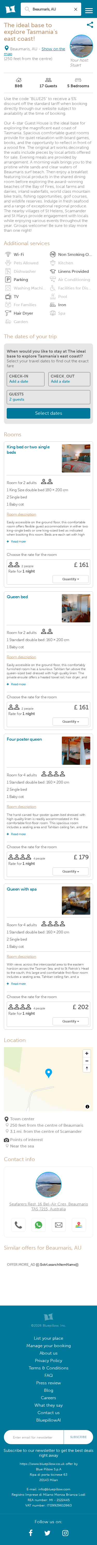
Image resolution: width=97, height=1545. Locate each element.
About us (49, 1353)
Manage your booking (48, 1345)
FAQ (48, 1375)
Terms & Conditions (49, 1368)
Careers (48, 1398)
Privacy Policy (48, 1360)
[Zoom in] (87, 1053)
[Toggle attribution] (87, 1107)
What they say (48, 1405)
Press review (48, 1383)
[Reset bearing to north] (87, 1068)
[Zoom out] (87, 1061)
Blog (48, 1390)
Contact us (49, 1412)
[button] (31, 1533)
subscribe (78, 1437)
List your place (48, 1338)
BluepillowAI (48, 1420)
